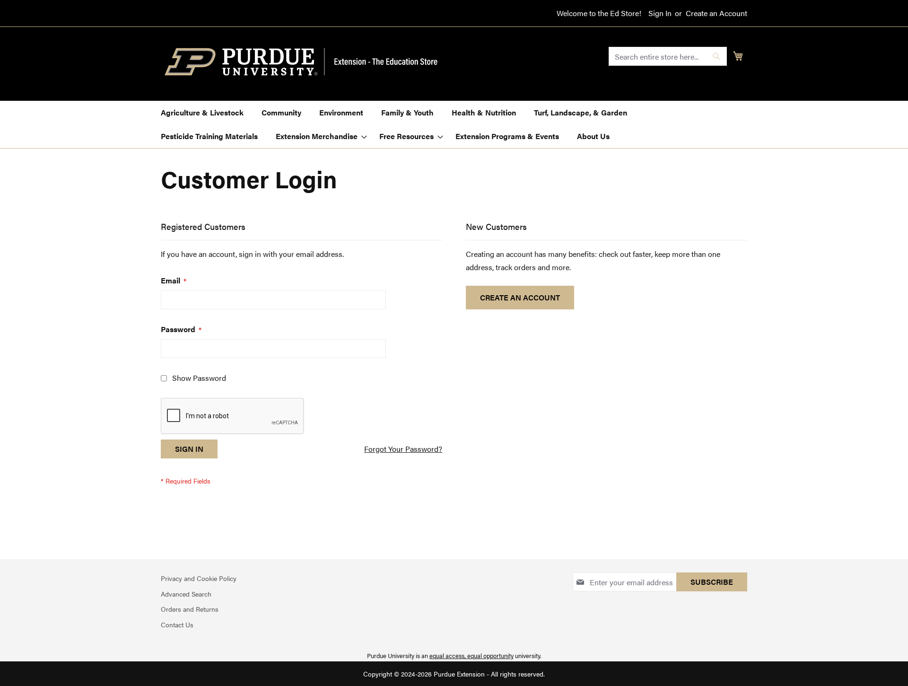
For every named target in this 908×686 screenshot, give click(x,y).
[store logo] (306, 62)
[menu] (454, 124)
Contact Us (177, 624)
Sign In (660, 13)
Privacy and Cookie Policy (198, 578)
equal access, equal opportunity (471, 655)
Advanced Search (186, 593)
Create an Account (716, 13)
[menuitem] (202, 112)
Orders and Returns (189, 609)
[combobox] (668, 56)
